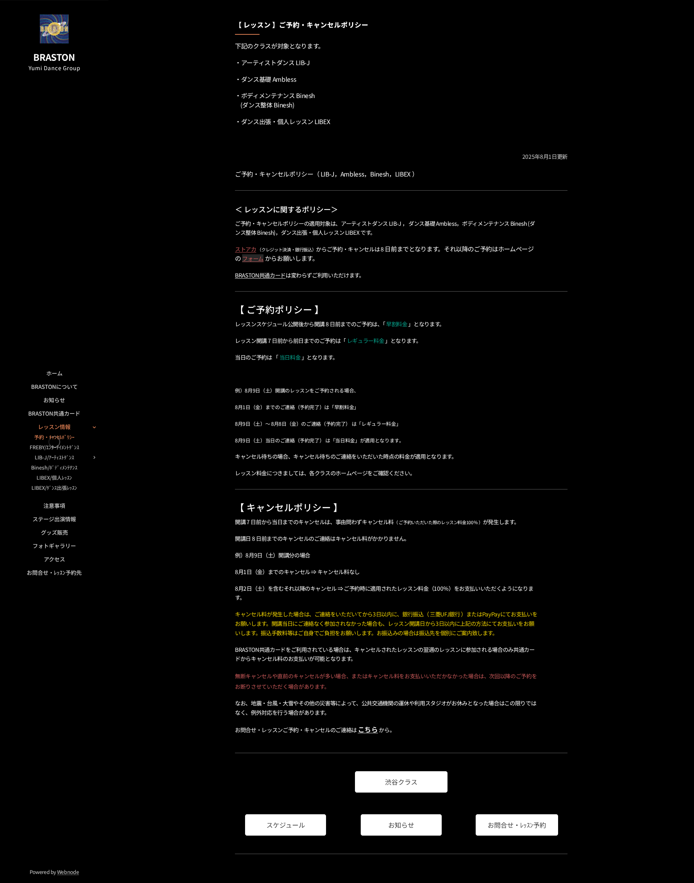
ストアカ (245, 249)
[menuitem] (54, 373)
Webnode (68, 871)
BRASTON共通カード (260, 275)
